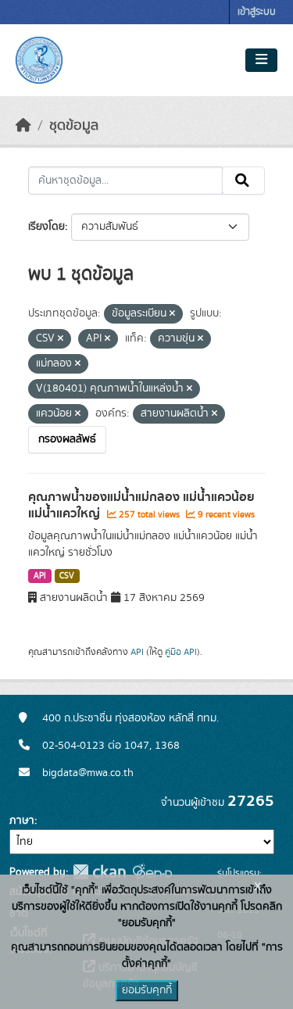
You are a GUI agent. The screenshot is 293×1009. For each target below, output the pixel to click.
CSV (66, 576)
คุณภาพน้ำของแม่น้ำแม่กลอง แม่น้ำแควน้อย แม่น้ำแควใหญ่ (141, 505)
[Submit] (243, 180)
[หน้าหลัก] (23, 126)
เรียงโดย (46, 226)
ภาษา (21, 820)
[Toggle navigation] (261, 60)
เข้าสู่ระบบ (257, 12)
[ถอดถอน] (172, 314)
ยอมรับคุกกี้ (147, 990)
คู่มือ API (181, 652)
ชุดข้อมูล (73, 126)
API (40, 576)
